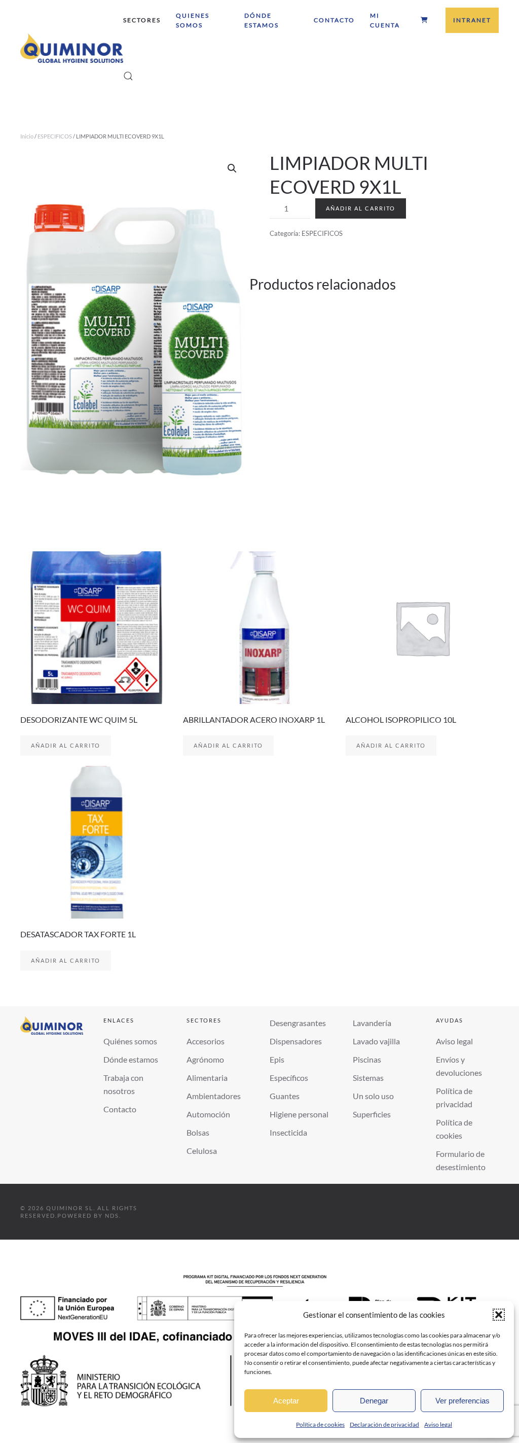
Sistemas (368, 1077)
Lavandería (372, 1023)
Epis (277, 1059)
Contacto (334, 20)
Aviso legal (438, 1424)
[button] (499, 1315)
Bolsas (198, 1132)
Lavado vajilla (376, 1041)
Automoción (208, 1114)
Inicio (26, 136)
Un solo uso (373, 1096)
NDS (112, 1215)
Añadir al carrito (360, 208)
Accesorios (206, 1041)
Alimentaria (207, 1077)
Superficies (372, 1114)
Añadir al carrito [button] (65, 745)
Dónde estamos (261, 20)
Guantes (285, 1096)
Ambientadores (214, 1096)
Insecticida (288, 1132)
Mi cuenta (385, 20)
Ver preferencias (462, 1400)
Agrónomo (205, 1059)
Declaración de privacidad (384, 1424)
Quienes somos (192, 20)
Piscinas (367, 1059)
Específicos (289, 1077)
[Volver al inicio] (71, 48)
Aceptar (286, 1400)
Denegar (374, 1400)
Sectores (142, 20)
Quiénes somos (130, 1041)
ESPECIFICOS (55, 136)
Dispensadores (296, 1041)
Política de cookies (320, 1424)
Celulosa (202, 1150)
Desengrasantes (298, 1023)
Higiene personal (299, 1114)
